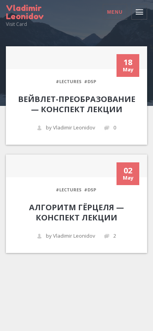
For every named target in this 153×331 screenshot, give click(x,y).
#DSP (90, 81)
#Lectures (69, 81)
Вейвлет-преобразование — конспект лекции (76, 104)
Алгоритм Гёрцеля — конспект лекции (76, 212)
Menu (115, 12)
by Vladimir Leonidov (70, 127)
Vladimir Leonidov (25, 12)
